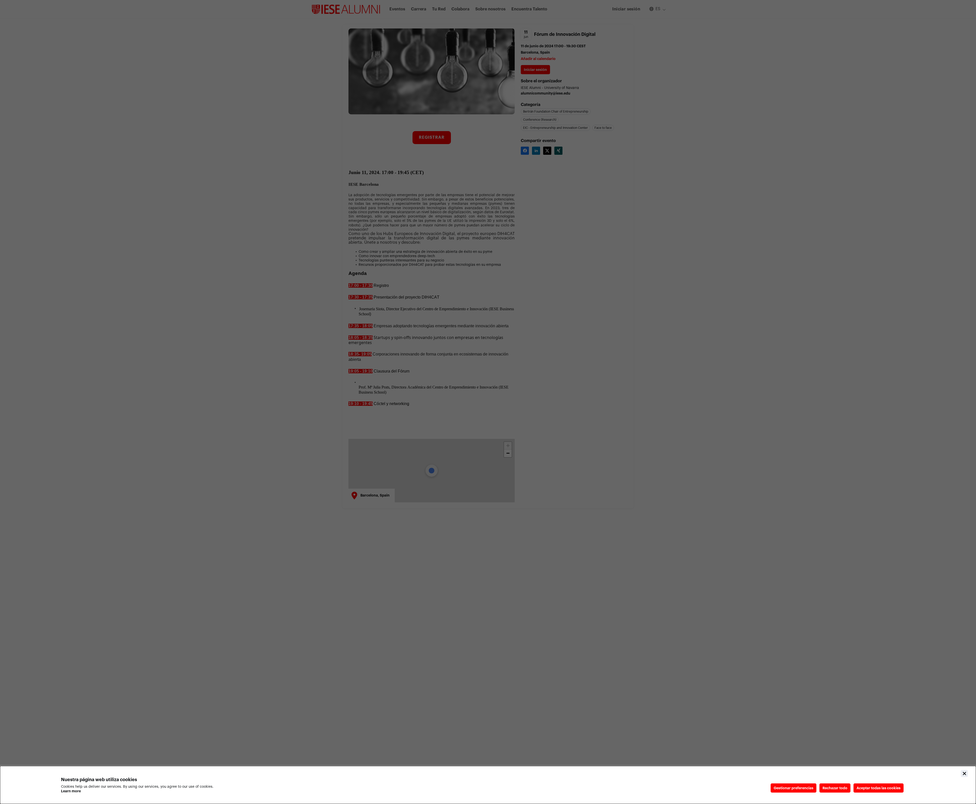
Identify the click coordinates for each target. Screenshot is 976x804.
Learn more (71, 791)
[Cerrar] (964, 773)
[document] (488, 785)
